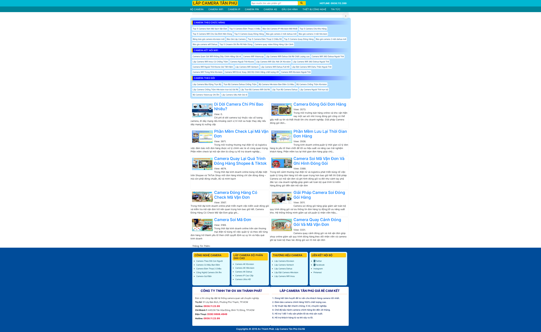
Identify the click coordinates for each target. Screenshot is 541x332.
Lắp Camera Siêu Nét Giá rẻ (234, 94)
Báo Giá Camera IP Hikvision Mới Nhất (280, 28)
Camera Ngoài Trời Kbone (242, 61)
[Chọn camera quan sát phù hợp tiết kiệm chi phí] (346, 16)
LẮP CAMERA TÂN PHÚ (215, 3)
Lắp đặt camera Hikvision (286, 272)
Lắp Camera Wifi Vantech (247, 67)
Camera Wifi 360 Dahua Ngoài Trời (328, 56)
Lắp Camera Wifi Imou (284, 276)
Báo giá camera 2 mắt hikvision (313, 34)
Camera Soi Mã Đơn (232, 219)
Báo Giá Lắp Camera (236, 39)
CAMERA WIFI (215, 9)
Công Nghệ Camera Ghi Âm (209, 272)
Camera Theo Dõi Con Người (209, 261)
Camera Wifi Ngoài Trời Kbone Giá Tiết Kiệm (213, 67)
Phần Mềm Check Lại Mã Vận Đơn (241, 134)
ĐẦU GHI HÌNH (290, 9)
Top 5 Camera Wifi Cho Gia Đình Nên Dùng (212, 34)
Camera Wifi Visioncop (253, 56)
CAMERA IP (234, 9)
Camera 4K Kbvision (244, 264)
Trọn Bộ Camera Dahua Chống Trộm (240, 84)
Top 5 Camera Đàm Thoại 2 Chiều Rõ (265, 39)
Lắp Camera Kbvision (284, 261)
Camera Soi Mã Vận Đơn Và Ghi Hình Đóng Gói (318, 161)
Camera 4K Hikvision (244, 268)
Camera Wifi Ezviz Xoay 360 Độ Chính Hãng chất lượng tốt (252, 72)
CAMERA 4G (270, 9)
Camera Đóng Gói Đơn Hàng (319, 104)
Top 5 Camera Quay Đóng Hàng (249, 34)
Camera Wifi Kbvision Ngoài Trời (296, 72)
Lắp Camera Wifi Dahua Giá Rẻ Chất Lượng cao (288, 56)
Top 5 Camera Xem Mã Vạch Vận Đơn (210, 28)
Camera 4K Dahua (243, 271)
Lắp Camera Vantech (284, 265)
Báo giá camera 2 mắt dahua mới (281, 34)
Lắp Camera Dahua (283, 268)
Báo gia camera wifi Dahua (205, 44)
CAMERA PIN (252, 9)
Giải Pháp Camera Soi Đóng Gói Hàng (319, 195)
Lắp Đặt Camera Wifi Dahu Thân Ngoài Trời (311, 67)
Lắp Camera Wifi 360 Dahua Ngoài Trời (311, 61)
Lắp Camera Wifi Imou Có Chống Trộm (210, 61)
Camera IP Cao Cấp (244, 275)
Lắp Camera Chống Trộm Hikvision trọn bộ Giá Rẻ (215, 89)
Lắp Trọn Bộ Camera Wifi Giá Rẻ (255, 89)
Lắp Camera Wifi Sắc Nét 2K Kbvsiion (273, 61)
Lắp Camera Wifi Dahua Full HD (275, 67)
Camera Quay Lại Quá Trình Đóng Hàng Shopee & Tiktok (240, 161)
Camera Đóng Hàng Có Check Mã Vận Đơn (235, 195)
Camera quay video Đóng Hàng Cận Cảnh (274, 44)
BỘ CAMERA (197, 9)
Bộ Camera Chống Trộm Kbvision (311, 84)
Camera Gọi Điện (204, 276)
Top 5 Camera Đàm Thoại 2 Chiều (244, 28)
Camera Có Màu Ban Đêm (208, 265)
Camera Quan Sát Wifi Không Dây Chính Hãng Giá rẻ (217, 56)
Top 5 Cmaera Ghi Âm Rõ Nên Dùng (235, 44)
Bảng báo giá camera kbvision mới (208, 39)
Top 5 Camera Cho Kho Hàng (313, 28)
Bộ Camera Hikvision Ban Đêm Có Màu (276, 84)
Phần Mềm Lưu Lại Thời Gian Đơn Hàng (320, 134)
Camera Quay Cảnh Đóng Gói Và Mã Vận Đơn (317, 222)
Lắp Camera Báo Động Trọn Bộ (207, 84)
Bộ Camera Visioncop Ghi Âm (206, 94)
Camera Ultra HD (243, 279)
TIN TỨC (335, 9)
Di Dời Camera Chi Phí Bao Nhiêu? (238, 106)
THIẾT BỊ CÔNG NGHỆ (314, 9)
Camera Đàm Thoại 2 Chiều (208, 268)
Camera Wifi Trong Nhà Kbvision (207, 72)
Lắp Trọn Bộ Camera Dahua (284, 89)
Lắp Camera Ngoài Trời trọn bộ (314, 89)
